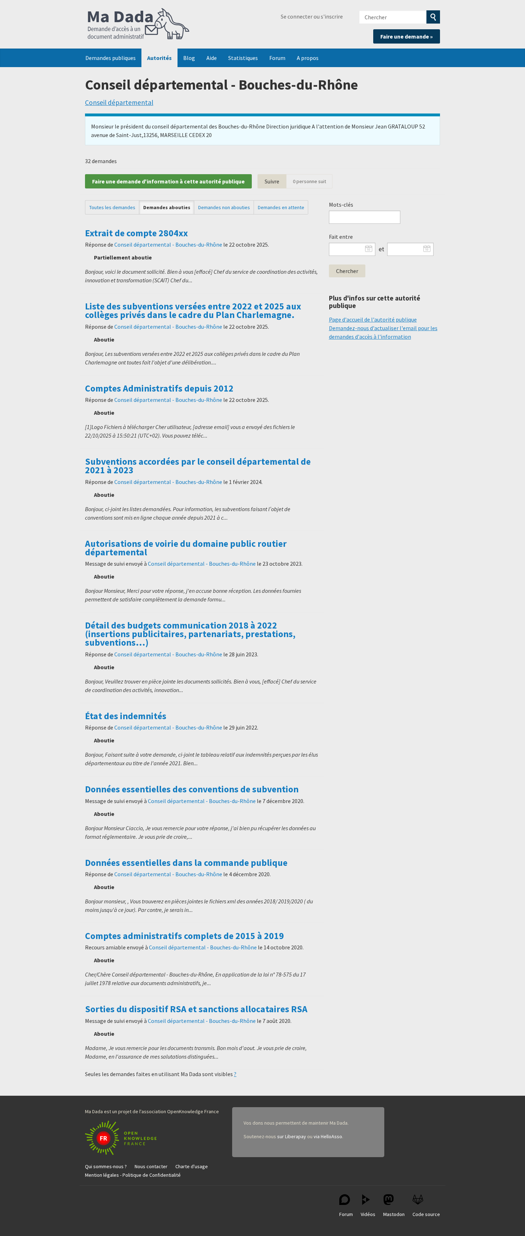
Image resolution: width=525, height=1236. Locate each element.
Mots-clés (341, 204)
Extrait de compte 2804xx (136, 233)
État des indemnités (125, 716)
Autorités (159, 57)
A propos (308, 57)
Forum (277, 57)
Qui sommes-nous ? (106, 1166)
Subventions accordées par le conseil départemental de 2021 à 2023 (198, 466)
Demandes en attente (281, 207)
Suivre (272, 181)
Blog (189, 57)
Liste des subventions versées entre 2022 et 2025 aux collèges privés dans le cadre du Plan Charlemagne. (193, 311)
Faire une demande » (406, 36)
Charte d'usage (191, 1166)
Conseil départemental (119, 102)
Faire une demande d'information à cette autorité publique (168, 181)
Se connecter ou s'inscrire (312, 16)
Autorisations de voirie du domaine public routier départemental (186, 548)
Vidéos (368, 1214)
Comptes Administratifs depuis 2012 (159, 388)
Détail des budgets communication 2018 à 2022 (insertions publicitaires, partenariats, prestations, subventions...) (190, 634)
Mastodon (394, 1214)
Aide (211, 57)
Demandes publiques (110, 57)
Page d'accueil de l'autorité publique (373, 319)
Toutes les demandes (112, 207)
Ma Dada (138, 24)
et (381, 249)
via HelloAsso (328, 1136)
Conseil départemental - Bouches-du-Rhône (168, 244)
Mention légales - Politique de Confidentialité (133, 1175)
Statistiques (243, 57)
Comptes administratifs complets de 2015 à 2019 (184, 936)
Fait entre (341, 236)
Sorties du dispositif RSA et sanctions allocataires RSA (196, 1009)
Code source (426, 1214)
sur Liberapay (291, 1136)
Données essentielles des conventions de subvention (192, 789)
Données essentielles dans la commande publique (186, 862)
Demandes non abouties (224, 207)
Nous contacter (151, 1166)
